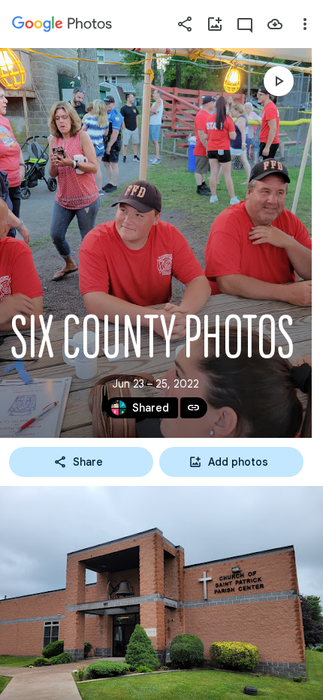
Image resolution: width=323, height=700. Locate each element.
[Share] (185, 24)
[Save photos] (275, 24)
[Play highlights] (279, 81)
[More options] (305, 24)
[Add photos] (215, 24)
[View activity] (245, 24)
